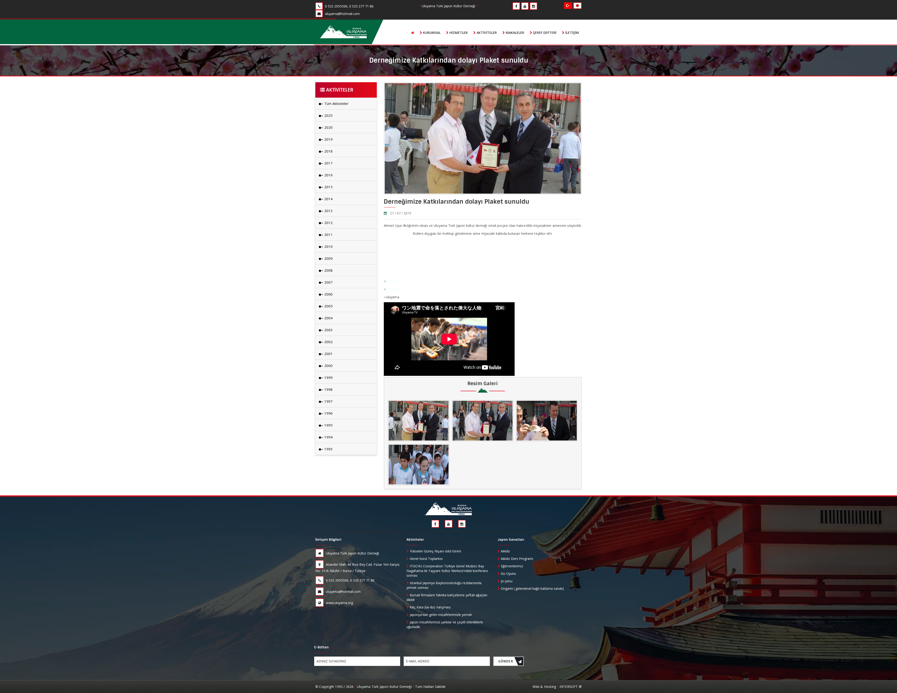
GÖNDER (505, 661)
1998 (328, 389)
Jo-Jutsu (506, 581)
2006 (328, 294)
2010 (328, 246)
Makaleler (514, 32)
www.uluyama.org (339, 603)
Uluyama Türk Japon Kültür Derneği (352, 553)
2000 (328, 365)
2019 (328, 139)
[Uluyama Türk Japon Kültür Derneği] (343, 31)
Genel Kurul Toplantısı (426, 558)
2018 (328, 151)
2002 (328, 341)
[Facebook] (516, 6)
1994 (328, 437)
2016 (328, 175)
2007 (328, 282)
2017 (328, 163)
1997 (328, 401)
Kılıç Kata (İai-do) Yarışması (430, 607)
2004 (328, 318)
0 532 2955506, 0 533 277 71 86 (349, 580)
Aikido (505, 551)
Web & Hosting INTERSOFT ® (557, 686)
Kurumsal (431, 32)
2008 (328, 270)
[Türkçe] (568, 5)
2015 (328, 187)
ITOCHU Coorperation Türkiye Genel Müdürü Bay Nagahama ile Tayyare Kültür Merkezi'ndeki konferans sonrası (447, 571)
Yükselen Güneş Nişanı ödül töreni (435, 551)
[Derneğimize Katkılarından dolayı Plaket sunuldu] (418, 420)
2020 (328, 127)
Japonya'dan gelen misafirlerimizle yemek (440, 614)
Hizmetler (458, 32)
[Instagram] (533, 6)
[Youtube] (525, 6)
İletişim (571, 32)
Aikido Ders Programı (516, 558)
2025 (328, 115)
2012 (328, 222)
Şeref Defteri (544, 32)
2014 (328, 198)
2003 (328, 329)
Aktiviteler (486, 32)
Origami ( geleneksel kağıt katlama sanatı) (532, 588)
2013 (328, 210)
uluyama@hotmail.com (343, 591)
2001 (328, 353)
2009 (328, 258)
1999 (328, 377)
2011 (328, 234)
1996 (328, 413)
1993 (328, 449)
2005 (328, 306)
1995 (328, 425)
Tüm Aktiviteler (336, 103)
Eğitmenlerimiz (511, 566)
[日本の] (577, 5)
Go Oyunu (508, 573)
